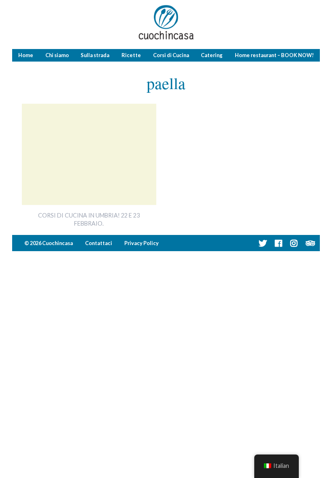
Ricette (131, 55)
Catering (212, 55)
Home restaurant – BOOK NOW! (274, 55)
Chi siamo (57, 55)
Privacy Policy (141, 243)
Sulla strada (95, 55)
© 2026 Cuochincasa (48, 243)
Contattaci (98, 243)
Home (25, 55)
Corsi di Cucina (171, 55)
